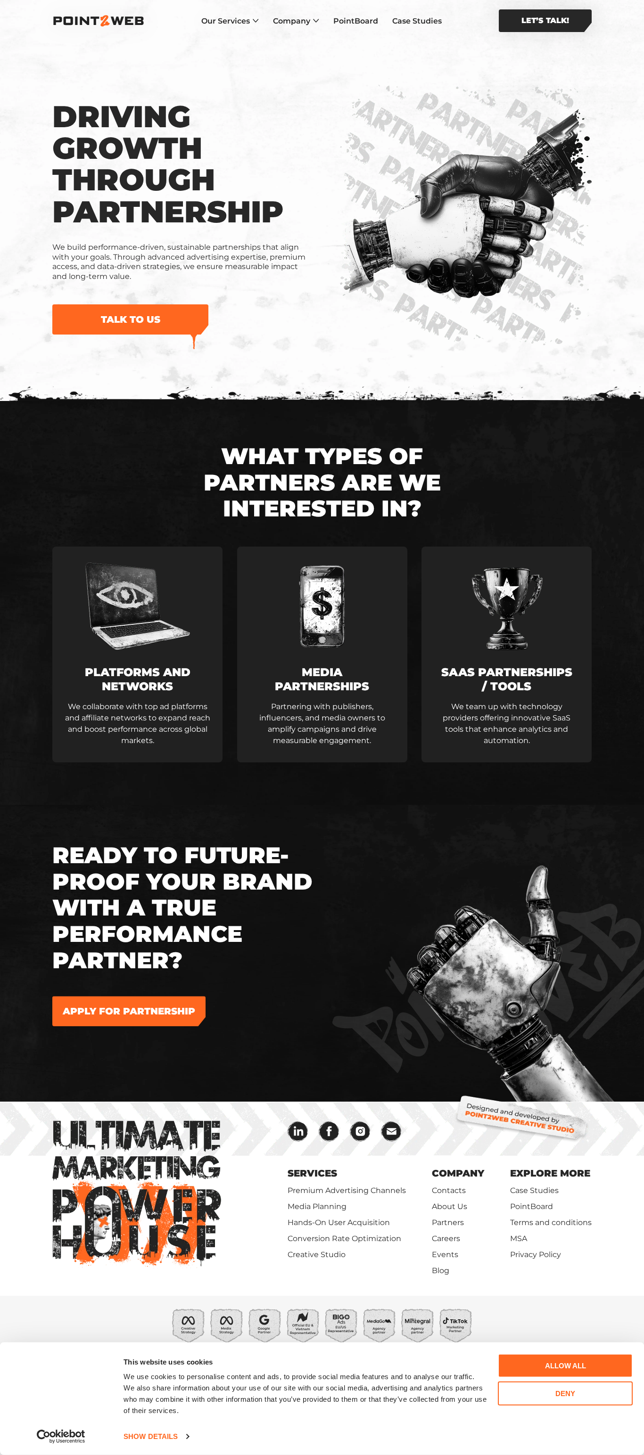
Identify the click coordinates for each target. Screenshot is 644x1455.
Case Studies (417, 20)
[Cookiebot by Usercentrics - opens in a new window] (61, 1437)
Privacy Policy (535, 1254)
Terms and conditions (551, 1222)
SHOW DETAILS (151, 1436)
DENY (565, 1393)
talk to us (130, 319)
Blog (440, 1270)
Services (312, 1173)
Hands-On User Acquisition (339, 1222)
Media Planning (317, 1206)
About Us (449, 1206)
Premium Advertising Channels (347, 1190)
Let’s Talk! (545, 20)
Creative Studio (317, 1254)
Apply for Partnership (129, 1011)
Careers (446, 1238)
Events (445, 1254)
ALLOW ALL (565, 1366)
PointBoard (355, 20)
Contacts (449, 1190)
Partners (448, 1222)
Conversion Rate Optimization (344, 1238)
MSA (518, 1238)
